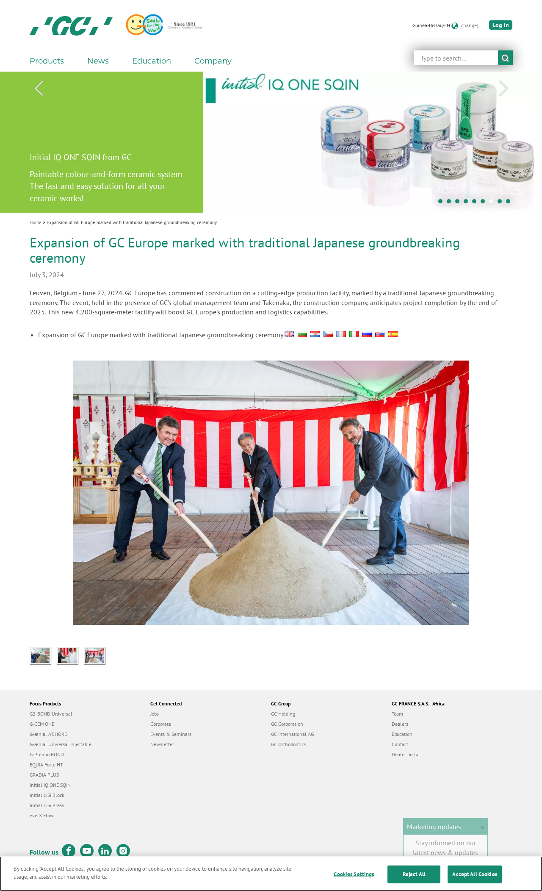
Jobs (154, 714)
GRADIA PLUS (44, 775)
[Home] (71, 25)
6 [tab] (485, 203)
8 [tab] (502, 203)
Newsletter (162, 744)
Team (397, 714)
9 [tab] (510, 203)
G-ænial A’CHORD (49, 734)
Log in (500, 25)
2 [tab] (451, 203)
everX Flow (42, 815)
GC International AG (292, 734)
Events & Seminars (170, 734)
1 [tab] (442, 203)
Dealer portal (406, 754)
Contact (400, 744)
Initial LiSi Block (47, 795)
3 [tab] (459, 203)
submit (505, 57)
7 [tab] (493, 203)
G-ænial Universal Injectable (60, 744)
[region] (271, 873)
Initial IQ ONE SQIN (50, 785)
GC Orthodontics (288, 744)
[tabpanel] (271, 142)
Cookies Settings (354, 874)
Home (35, 222)
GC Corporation (287, 724)
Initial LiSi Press (47, 805)
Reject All (414, 874)
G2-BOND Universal (51, 714)
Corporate (160, 724)
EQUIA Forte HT (46, 764)
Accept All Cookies (474, 874)
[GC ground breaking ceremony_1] (96, 655)
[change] (468, 25)
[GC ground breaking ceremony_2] (70, 655)
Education (402, 734)
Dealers (400, 724)
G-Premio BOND (47, 754)
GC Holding (283, 714)
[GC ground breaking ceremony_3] (43, 655)
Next (503, 88)
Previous (38, 88)
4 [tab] (468, 203)
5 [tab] (476, 203)
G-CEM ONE (42, 724)
